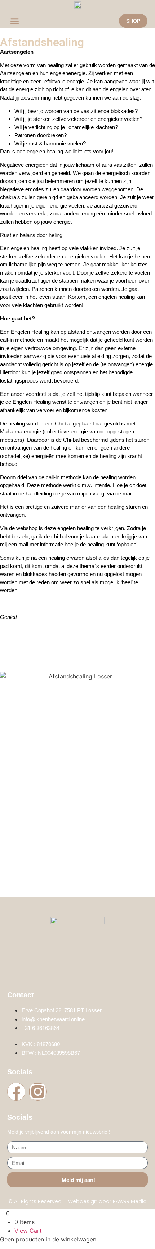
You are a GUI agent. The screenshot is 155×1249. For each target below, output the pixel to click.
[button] (15, 21)
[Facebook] (16, 1092)
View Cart (28, 1230)
